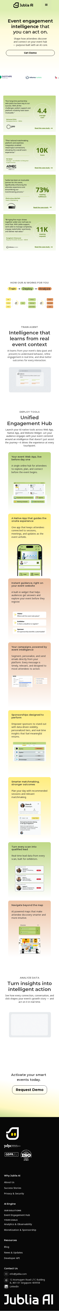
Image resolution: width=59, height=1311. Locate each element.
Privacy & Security (14, 1193)
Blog (6, 1247)
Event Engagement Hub (17, 1215)
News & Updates (13, 1252)
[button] (46, 5)
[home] (22, 5)
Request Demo (29, 1090)
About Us (9, 1182)
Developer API (12, 1258)
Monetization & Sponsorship (20, 1230)
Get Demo (30, 52)
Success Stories (12, 1188)
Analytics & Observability (18, 1224)
